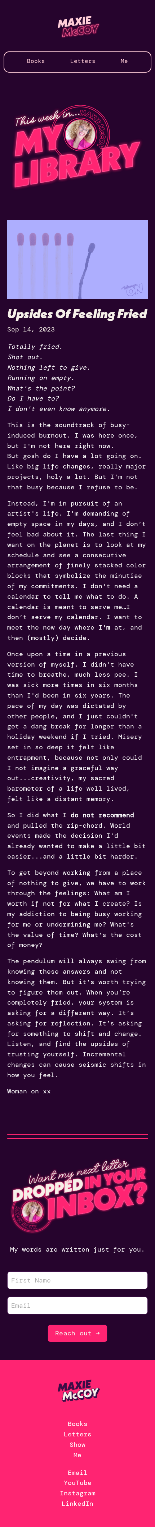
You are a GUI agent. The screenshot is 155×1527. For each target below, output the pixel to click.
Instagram (78, 1493)
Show (77, 1444)
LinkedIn (77, 1503)
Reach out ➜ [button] (77, 1333)
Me (124, 61)
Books (36, 61)
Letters (83, 61)
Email (78, 1472)
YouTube (78, 1482)
